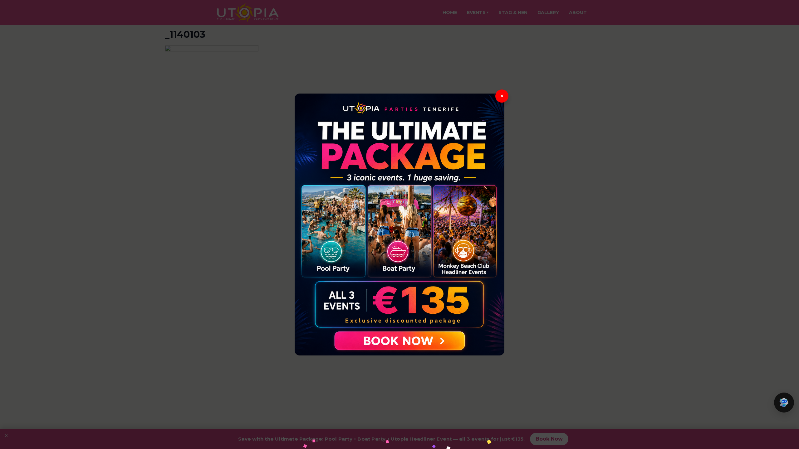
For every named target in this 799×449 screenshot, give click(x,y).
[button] (784, 403)
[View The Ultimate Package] (399, 224)
